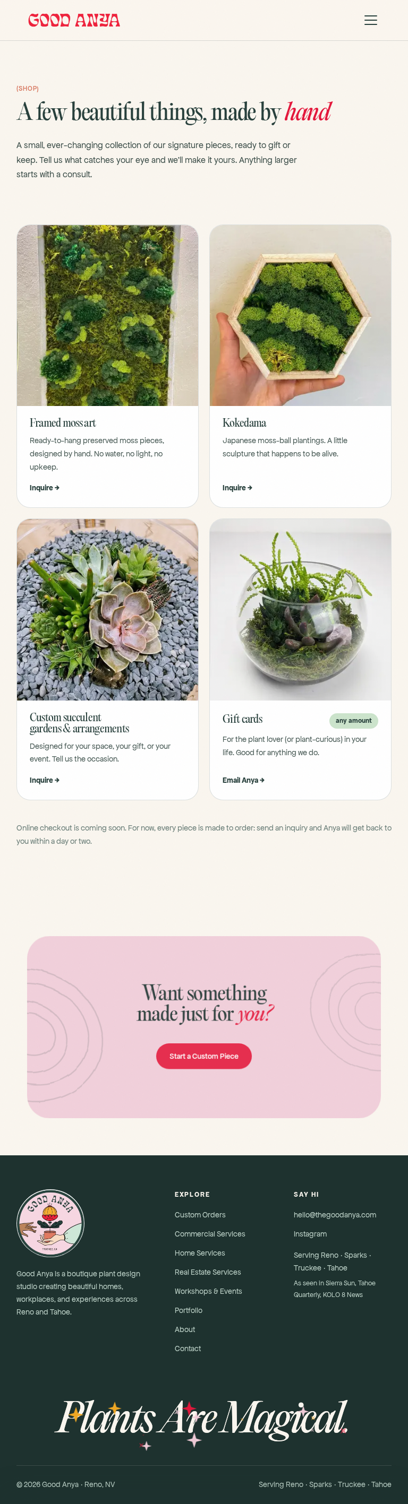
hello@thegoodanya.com (335, 1215)
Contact (188, 1348)
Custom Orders (200, 1215)
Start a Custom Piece (204, 1055)
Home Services (200, 1253)
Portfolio (188, 1310)
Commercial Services (210, 1234)
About (185, 1329)
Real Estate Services (208, 1272)
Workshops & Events (208, 1291)
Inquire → (45, 487)
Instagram (310, 1234)
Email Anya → (244, 780)
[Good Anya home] (74, 20)
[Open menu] (370, 20)
